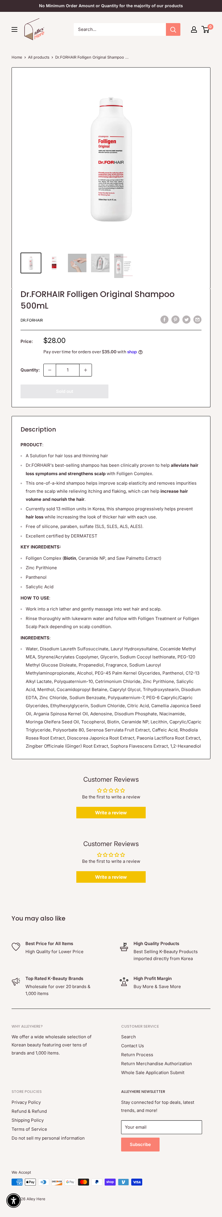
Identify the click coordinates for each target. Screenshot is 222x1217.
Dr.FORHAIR (32, 320)
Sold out (64, 391)
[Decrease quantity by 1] (50, 370)
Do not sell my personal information (48, 1138)
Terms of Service (29, 1129)
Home (17, 57)
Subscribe (140, 1144)
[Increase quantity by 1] (85, 370)
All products (38, 57)
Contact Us (132, 1045)
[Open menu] (14, 29)
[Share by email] (197, 319)
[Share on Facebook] (164, 319)
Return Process (137, 1054)
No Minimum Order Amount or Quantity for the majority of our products (111, 5)
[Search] (173, 29)
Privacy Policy (26, 1102)
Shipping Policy (28, 1120)
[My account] (194, 29)
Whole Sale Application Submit (152, 1072)
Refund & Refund (29, 1111)
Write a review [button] (111, 812)
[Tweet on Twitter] (186, 319)
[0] (205, 29)
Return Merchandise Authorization (156, 1063)
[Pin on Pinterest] (175, 319)
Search (128, 1036)
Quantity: (30, 370)
